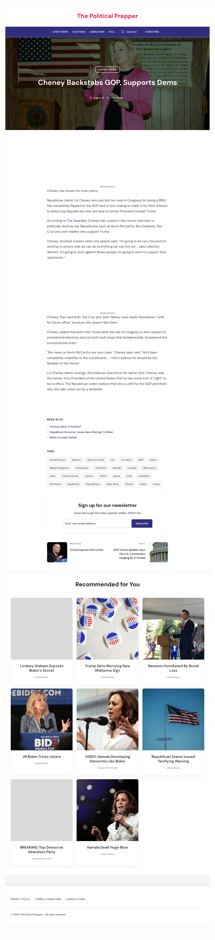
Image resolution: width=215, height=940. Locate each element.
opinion (89, 475)
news (52, 475)
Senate (129, 484)
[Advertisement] (107, 161)
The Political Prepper (107, 16)
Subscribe (152, 31)
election (76, 459)
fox (112, 459)
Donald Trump (57, 459)
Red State (55, 484)
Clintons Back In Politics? (65, 426)
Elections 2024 (96, 459)
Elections (79, 31)
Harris (153, 459)
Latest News (60, 31)
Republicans (93, 484)
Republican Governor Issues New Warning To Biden (81, 432)
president (144, 475)
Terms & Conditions (48, 899)
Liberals (132, 467)
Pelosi (103, 475)
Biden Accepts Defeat (63, 437)
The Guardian (77, 221)
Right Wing (112, 484)
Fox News (126, 459)
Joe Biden (100, 467)
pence (116, 475)
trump (156, 484)
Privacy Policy (20, 899)
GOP (140, 459)
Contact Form (75, 899)
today (143, 484)
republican (73, 484)
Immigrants (82, 467)
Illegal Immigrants (59, 467)
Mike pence (149, 467)
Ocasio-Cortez (70, 475)
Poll (112, 31)
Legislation (97, 31)
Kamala (117, 467)
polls (129, 475)
